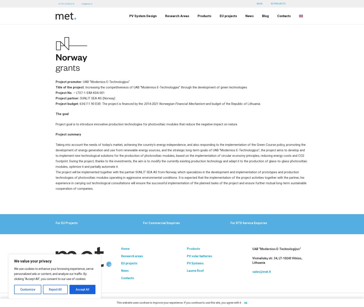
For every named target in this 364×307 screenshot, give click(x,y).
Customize (27, 289)
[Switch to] (301, 16)
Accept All (82, 289)
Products (193, 248)
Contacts (127, 278)
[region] (54, 276)
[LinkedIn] (301, 3)
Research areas (132, 256)
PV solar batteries (199, 256)
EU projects (129, 263)
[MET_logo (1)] (66, 16)
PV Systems (195, 263)
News (125, 270)
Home (125, 248)
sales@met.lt (261, 271)
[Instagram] (307, 4)
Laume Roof (195, 270)
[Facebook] (295, 3)
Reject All (55, 289)
